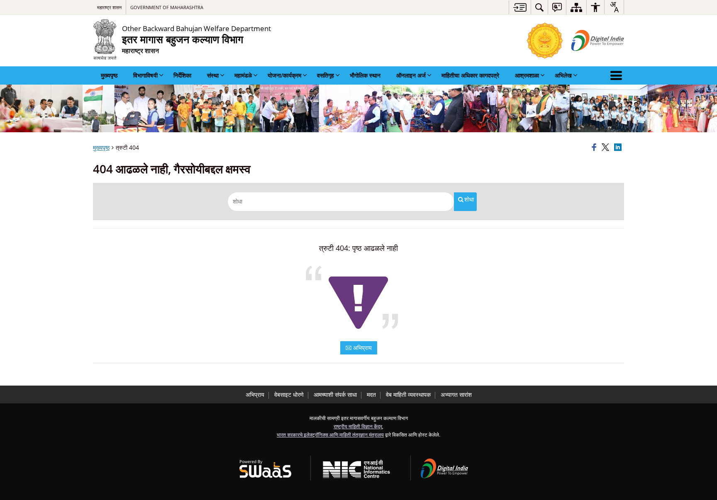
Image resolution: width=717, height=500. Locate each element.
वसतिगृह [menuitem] (325, 75)
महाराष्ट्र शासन (109, 7)
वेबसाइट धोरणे (289, 394)
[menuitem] (539, 7)
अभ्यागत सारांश (456, 394)
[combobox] (614, 7)
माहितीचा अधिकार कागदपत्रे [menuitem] (470, 75)
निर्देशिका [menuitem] (182, 75)
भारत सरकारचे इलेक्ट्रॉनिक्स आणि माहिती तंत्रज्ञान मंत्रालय (330, 434)
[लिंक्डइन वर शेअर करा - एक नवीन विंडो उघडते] (619, 148)
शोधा (469, 199)
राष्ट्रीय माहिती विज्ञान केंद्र (358, 426)
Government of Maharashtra (166, 7)
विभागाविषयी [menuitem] (145, 75)
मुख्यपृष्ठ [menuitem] (109, 75)
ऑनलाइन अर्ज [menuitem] (411, 75)
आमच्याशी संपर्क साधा (335, 394)
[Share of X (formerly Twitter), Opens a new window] (607, 148)
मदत (371, 394)
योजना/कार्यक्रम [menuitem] (284, 75)
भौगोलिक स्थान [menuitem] (365, 75)
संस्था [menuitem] (213, 75)
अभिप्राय (361, 348)
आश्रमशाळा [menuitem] (527, 75)
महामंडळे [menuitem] (243, 75)
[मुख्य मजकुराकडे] (520, 7)
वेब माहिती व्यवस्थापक (408, 394)
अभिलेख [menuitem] (563, 75)
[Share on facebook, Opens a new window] (595, 148)
